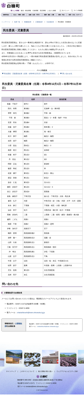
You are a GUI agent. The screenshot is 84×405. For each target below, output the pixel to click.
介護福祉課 (39, 22)
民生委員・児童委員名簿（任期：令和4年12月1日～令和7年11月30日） (30, 73)
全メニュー (65, 10)
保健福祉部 (27, 22)
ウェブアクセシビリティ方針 (67, 371)
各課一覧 (17, 22)
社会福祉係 (50, 22)
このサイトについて (27, 371)
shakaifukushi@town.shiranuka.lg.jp (31, 313)
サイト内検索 (78, 10)
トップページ (6, 22)
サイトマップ (11, 371)
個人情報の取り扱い (45, 371)
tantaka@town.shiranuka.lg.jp (37, 386)
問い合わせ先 (67, 73)
